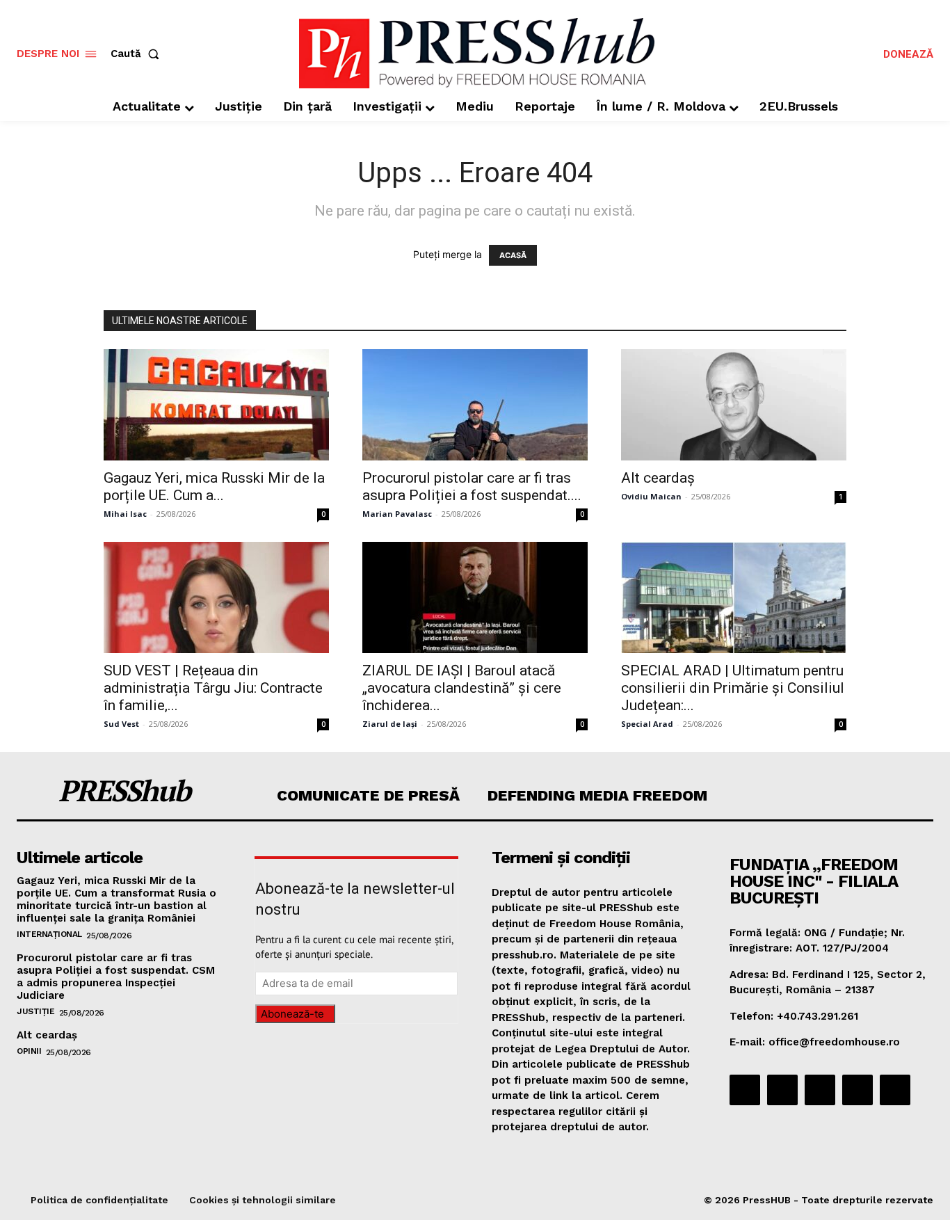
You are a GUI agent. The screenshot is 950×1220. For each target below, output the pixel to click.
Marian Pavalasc (397, 513)
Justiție (35, 1011)
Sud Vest (121, 724)
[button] (138, 54)
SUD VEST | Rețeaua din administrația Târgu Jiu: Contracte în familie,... (213, 688)
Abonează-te (292, 1013)
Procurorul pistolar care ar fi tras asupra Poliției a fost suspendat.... (471, 486)
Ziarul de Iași (389, 724)
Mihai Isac (125, 513)
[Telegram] (820, 1090)
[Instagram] (782, 1090)
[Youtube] (895, 1090)
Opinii (29, 1051)
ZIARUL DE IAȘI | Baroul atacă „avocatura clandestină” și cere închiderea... (461, 688)
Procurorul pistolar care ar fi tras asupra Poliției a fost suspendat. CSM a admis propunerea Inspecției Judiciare (116, 977)
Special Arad (647, 724)
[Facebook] (745, 1090)
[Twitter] (857, 1090)
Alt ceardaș (658, 477)
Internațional (49, 934)
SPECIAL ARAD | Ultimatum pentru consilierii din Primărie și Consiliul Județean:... (732, 688)
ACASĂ (512, 255)
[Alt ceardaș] (733, 404)
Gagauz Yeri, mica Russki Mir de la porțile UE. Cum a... (214, 486)
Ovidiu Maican (651, 496)
